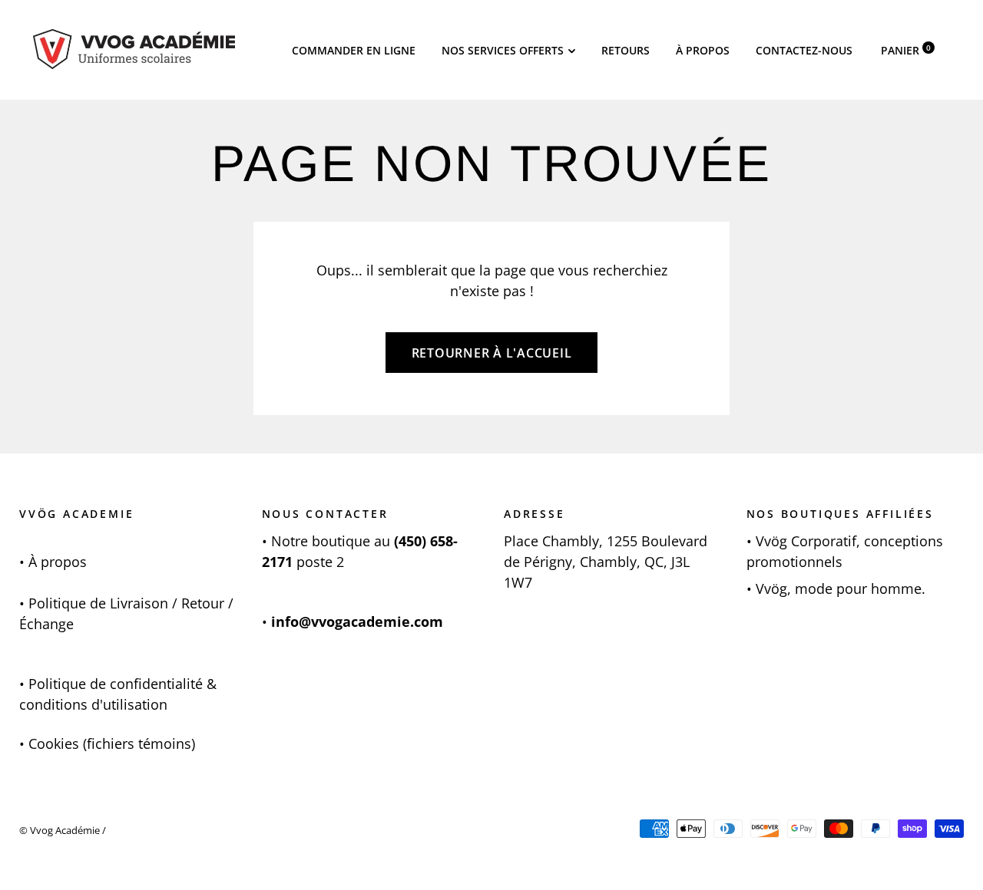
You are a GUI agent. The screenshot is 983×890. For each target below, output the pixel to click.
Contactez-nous (804, 50)
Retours (625, 50)
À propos (703, 50)
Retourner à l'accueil (492, 352)
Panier (906, 50)
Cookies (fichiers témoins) (111, 743)
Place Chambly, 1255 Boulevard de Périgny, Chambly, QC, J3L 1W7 (605, 562)
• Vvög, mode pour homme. (835, 588)
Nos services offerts (503, 50)
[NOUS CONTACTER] (269, 541)
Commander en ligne (353, 50)
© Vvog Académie (59, 830)
